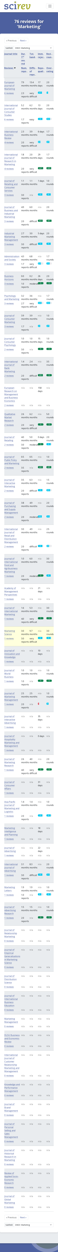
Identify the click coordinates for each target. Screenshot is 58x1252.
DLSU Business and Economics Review (12, 1038)
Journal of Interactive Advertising (10, 719)
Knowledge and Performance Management (12, 1088)
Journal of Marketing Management (11, 696)
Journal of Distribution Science (10, 979)
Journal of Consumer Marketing (9, 319)
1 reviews (9, 576)
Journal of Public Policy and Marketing (11, 460)
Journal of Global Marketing (9, 1199)
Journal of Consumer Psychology (10, 342)
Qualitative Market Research (9, 417)
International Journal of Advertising (11, 867)
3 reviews (9, 195)
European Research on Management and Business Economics (11, 394)
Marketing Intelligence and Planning (11, 831)
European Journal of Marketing (9, 85)
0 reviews (9, 940)
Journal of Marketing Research (9, 762)
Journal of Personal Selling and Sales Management (11, 1130)
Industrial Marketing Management (11, 236)
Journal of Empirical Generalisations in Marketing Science (12, 956)
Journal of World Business (9, 673)
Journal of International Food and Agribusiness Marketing (11, 565)
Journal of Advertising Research (10, 910)
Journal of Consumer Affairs (9, 785)
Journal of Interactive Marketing (9, 483)
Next (23, 40)
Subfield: (9, 48)
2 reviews (9, 349)
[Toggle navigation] (50, 6)
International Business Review (11, 135)
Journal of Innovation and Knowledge (12, 654)
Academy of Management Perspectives (11, 591)
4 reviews (9, 142)
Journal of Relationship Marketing (10, 933)
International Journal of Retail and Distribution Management (11, 536)
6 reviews (9, 93)
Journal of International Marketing (11, 611)
